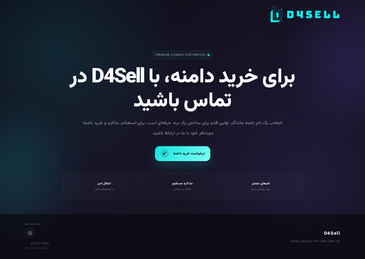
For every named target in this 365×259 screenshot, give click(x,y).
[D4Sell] (304, 15)
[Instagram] (30, 233)
